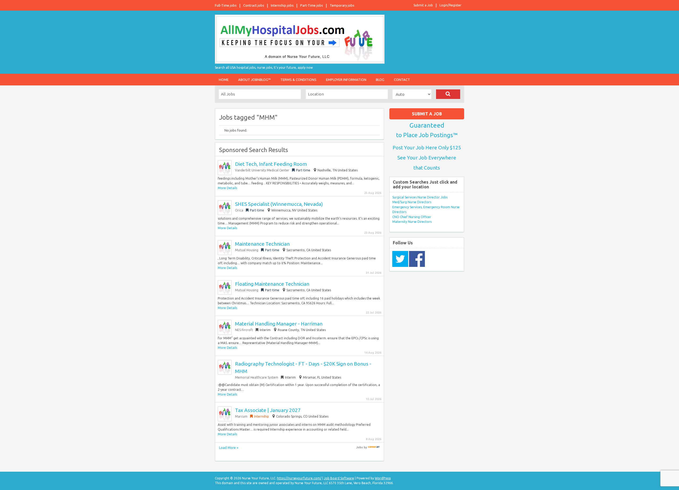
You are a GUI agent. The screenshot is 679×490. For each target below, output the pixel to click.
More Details (227, 188)
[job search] (374, 447)
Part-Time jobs (311, 5)
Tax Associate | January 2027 (268, 410)
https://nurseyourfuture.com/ (299, 478)
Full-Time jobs (226, 5)
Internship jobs (282, 5)
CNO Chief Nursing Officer (411, 217)
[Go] (448, 94)
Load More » (228, 447)
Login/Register (450, 5)
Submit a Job (423, 5)
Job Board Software (339, 478)
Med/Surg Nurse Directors (411, 202)
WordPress (383, 478)
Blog (380, 79)
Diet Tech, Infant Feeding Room (271, 164)
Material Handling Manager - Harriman (279, 324)
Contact (402, 79)
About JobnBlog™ (254, 79)
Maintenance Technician (262, 244)
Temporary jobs (342, 5)
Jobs (359, 447)
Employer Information (346, 79)
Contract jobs (253, 5)
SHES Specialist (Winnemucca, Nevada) (279, 204)
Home (224, 79)
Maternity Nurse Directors (412, 221)
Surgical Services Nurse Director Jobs (419, 197)
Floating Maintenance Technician (272, 284)
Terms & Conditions (298, 79)
